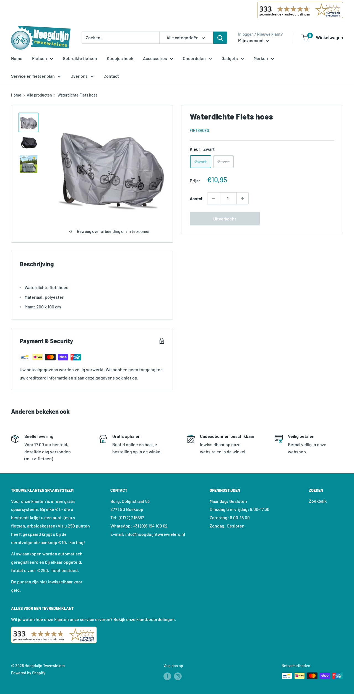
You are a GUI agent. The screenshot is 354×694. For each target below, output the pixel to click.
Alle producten (39, 95)
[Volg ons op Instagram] (178, 676)
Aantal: (197, 198)
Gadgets (230, 58)
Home (16, 58)
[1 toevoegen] (213, 198)
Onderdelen (194, 58)
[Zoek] (220, 38)
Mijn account (251, 40)
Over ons (79, 76)
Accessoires (155, 58)
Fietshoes (199, 130)
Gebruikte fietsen (80, 58)
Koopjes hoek (120, 58)
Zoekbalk (318, 500)
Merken (261, 58)
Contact (111, 76)
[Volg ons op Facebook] (167, 676)
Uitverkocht (224, 218)
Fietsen (39, 58)
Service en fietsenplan (33, 76)
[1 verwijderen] (242, 198)
